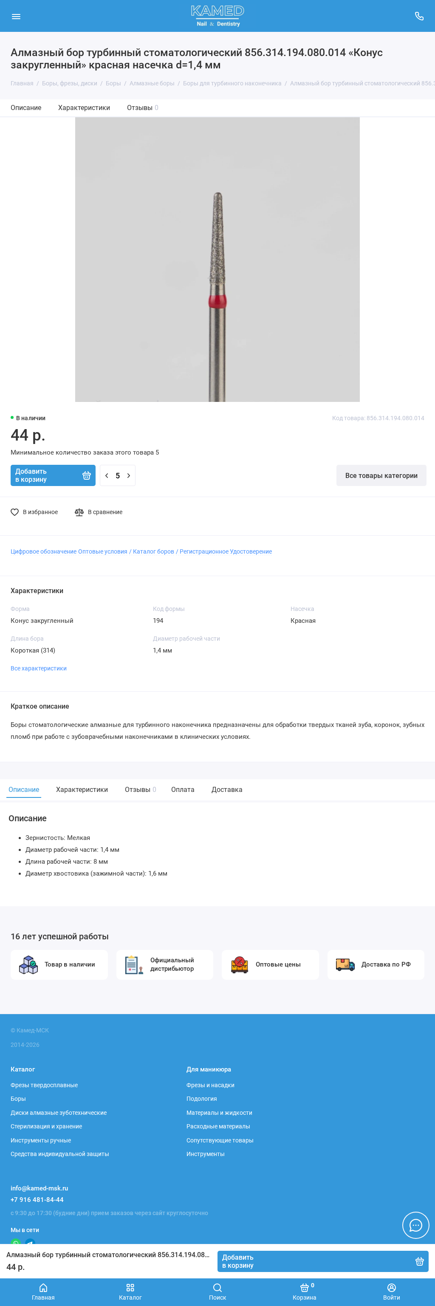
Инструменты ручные (41, 1140)
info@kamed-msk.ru (39, 1188)
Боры (18, 1098)
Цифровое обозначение (43, 551)
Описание (26, 108)
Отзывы (142, 108)
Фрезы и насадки (210, 1085)
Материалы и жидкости (219, 1112)
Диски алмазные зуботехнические (59, 1112)
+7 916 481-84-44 (37, 1200)
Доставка (227, 790)
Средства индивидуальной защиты (60, 1154)
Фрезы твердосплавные (44, 1085)
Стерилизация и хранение (46, 1126)
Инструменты (205, 1154)
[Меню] (16, 16)
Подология (201, 1098)
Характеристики (84, 108)
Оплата (183, 790)
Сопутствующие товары (220, 1140)
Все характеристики (39, 668)
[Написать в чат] (416, 1225)
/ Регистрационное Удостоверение (224, 551)
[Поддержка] (419, 16)
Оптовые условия (102, 551)
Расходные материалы (218, 1126)
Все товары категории (381, 476)
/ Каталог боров (151, 551)
